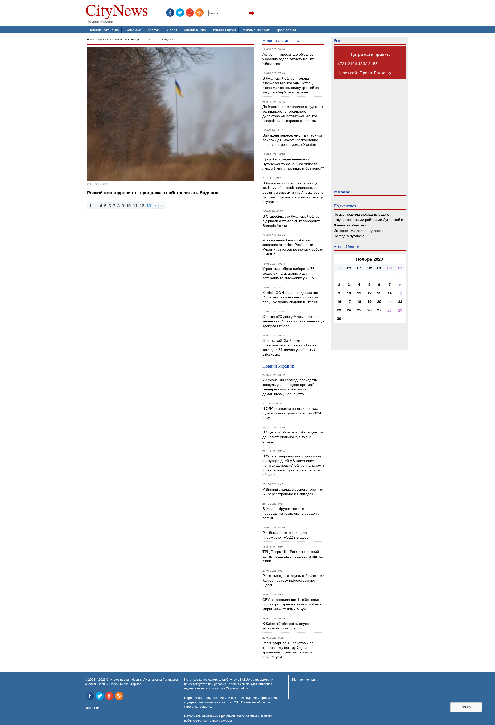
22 (400, 301)
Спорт (172, 29)
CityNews (117, 11)
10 (128, 205)
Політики (154, 29)
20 (379, 301)
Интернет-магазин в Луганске (358, 230)
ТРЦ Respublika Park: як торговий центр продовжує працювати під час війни (293, 556)
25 (359, 309)
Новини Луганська (103, 29)
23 (339, 309)
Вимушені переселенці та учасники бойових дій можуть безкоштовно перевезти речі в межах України (292, 140)
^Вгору (466, 707)
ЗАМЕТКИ (92, 708)
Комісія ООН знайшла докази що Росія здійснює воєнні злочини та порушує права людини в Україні (290, 297)
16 (339, 301)
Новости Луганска (98, 39)
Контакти (312, 679)
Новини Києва (194, 29)
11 (135, 205)
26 (369, 309)
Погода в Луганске (349, 235)
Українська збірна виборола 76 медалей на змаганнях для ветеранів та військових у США (288, 273)
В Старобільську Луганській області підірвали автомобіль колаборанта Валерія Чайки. (292, 221)
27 (379, 309)
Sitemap (297, 679)
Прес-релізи (286, 29)
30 (339, 318)
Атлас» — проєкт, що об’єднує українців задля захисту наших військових (288, 59)
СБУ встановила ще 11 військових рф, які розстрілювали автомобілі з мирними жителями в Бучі (291, 604)
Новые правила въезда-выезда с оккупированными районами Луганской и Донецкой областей (368, 219)
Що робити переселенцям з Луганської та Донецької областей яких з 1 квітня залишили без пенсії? (293, 163)
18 (359, 301)
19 (369, 301)
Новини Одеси (223, 29)
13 (379, 292)
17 (349, 301)
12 (141, 205)
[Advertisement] (364, 130)
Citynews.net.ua (237, 688)
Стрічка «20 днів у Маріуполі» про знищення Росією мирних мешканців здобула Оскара (293, 321)
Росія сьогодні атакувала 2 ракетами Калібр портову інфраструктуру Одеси (293, 580)
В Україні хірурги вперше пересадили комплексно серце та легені (290, 513)
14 (389, 292)
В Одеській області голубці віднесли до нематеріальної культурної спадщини (292, 436)
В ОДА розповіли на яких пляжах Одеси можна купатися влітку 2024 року (291, 413)
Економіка (132, 29)
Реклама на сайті (255, 29)
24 (349, 309)
